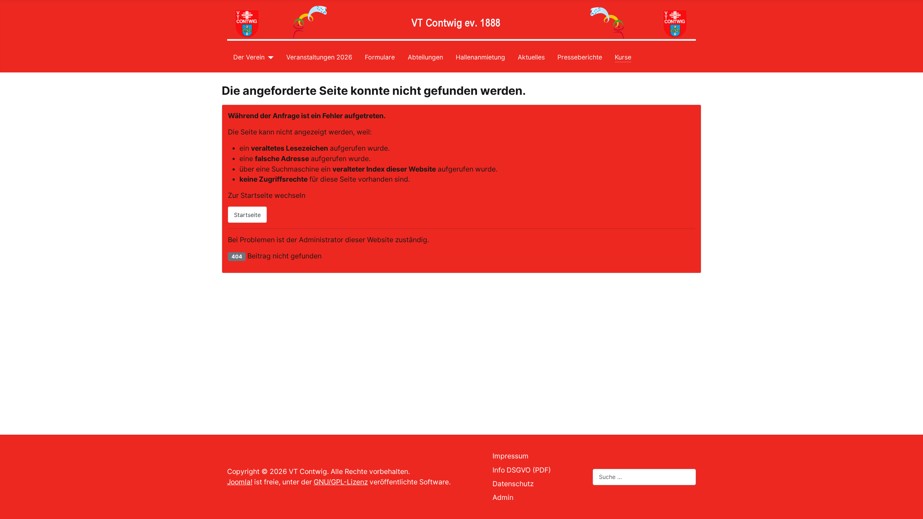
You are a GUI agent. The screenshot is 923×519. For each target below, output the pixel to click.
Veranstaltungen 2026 (319, 57)
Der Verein (249, 57)
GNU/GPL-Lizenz (341, 482)
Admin (503, 497)
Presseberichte (579, 57)
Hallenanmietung (480, 57)
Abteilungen (425, 57)
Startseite (247, 214)
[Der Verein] (269, 57)
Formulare (380, 57)
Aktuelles (531, 57)
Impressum (511, 456)
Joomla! (239, 482)
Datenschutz (513, 483)
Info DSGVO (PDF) (522, 470)
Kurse (623, 57)
